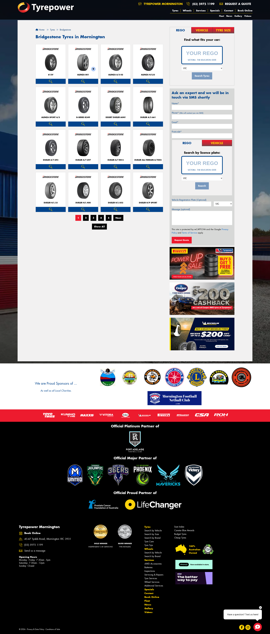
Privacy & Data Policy (35, 629)
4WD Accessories (153, 563)
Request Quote (182, 240)
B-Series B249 (83, 117)
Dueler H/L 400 (83, 203)
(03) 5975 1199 (203, 4)
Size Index (179, 526)
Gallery (238, 16)
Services (201, 10)
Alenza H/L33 (148, 75)
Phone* (187, 112)
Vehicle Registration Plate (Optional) (189, 199)
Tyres (175, 10)
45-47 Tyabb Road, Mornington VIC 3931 (47, 539)
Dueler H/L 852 (115, 203)
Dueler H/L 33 (51, 203)
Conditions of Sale (53, 629)
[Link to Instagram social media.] (248, 627)
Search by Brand (152, 537)
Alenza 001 (83, 75)
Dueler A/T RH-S (116, 160)
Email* (175, 122)
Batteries (148, 567)
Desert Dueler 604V (116, 117)
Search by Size (151, 534)
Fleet (221, 16)
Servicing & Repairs (153, 574)
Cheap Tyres (180, 537)
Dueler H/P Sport (148, 203)
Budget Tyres (180, 534)
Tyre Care (149, 541)
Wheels (187, 10)
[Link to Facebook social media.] (241, 627)
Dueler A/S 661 (148, 117)
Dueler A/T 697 (83, 160)
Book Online (245, 10)
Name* (175, 103)
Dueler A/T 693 (50, 160)
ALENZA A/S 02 (115, 75)
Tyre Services (150, 578)
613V (50, 75)
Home (41, 29)
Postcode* (177, 131)
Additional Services (153, 585)
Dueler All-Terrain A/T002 (148, 160)
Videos (247, 16)
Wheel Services (151, 582)
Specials (215, 10)
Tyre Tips (148, 545)
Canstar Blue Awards (184, 530)
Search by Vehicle (153, 530)
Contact (228, 10)
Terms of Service (189, 232)
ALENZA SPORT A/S (50, 117)
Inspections (149, 571)
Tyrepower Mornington (163, 4)
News (229, 16)
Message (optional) (181, 209)
